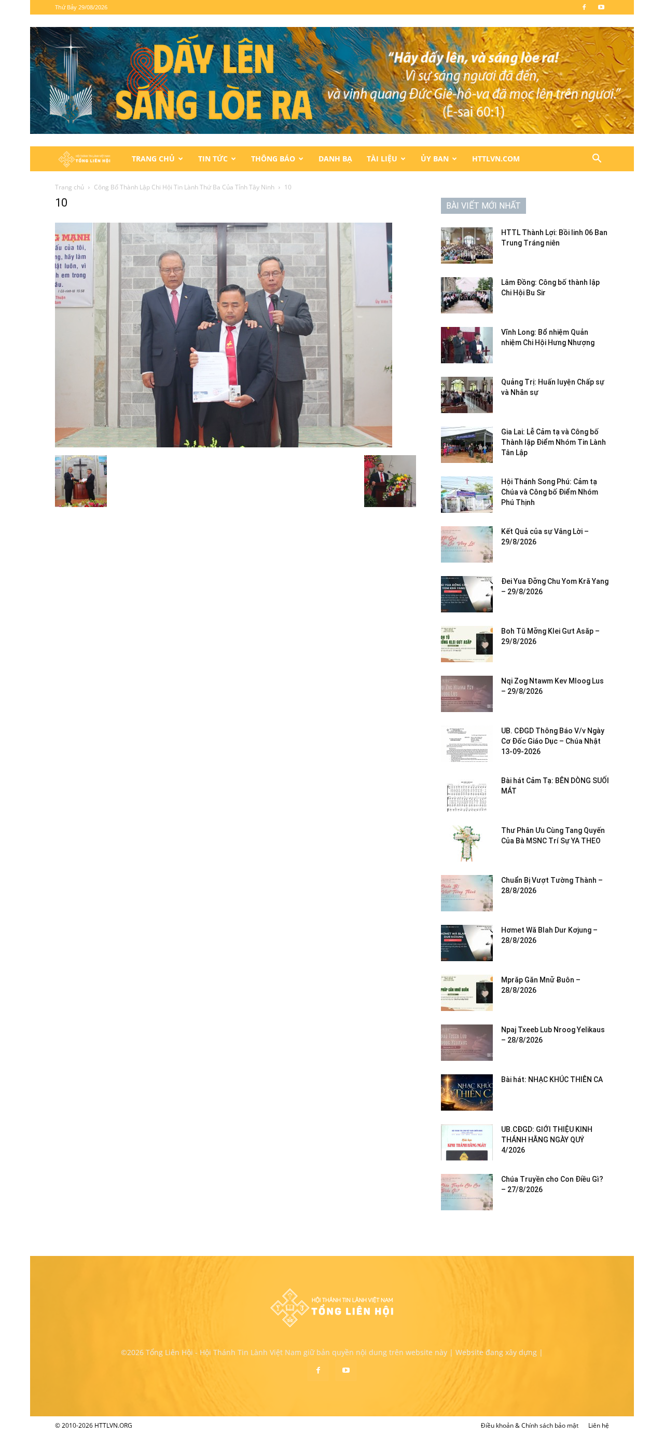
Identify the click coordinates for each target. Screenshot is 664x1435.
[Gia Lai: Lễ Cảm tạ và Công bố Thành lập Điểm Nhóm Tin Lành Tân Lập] (467, 445)
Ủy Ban (435, 158)
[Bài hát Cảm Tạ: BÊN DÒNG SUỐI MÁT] (467, 793)
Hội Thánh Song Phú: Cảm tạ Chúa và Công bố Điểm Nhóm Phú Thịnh (549, 492)
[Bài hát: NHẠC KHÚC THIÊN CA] (467, 1092)
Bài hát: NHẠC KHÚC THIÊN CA (552, 1079)
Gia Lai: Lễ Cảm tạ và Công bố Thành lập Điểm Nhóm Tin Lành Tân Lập (553, 442)
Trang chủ (69, 187)
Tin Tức (213, 158)
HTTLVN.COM (496, 158)
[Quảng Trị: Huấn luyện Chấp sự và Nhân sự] (467, 395)
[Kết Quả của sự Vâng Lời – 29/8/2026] (467, 544)
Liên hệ (598, 1425)
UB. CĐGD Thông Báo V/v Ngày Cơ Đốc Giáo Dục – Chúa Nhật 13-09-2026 (552, 741)
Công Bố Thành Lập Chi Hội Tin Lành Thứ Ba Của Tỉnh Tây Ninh (184, 187)
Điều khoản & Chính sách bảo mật (529, 1425)
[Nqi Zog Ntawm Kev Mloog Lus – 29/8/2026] (467, 694)
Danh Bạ (335, 158)
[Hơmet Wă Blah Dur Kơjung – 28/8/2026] (467, 943)
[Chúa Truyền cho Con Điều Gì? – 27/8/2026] (467, 1192)
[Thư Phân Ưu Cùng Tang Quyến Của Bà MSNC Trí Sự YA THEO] (467, 843)
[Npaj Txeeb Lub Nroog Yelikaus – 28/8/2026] (467, 1042)
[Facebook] (584, 7)
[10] (223, 444)
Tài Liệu (382, 158)
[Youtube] (601, 7)
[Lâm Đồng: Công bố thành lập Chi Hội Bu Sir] (467, 295)
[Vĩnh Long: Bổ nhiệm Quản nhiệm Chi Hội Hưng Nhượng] (467, 345)
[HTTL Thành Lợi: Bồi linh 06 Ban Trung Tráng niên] (467, 245)
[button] (596, 160)
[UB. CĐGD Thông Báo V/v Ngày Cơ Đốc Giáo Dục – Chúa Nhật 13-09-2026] (467, 744)
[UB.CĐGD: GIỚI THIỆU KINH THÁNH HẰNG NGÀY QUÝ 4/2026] (467, 1142)
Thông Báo (273, 158)
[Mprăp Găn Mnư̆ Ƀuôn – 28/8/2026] (467, 993)
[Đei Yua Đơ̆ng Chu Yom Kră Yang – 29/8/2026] (467, 594)
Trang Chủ (153, 158)
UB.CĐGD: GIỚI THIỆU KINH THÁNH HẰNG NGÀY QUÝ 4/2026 (546, 1139)
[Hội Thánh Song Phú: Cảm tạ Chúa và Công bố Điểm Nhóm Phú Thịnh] (467, 494)
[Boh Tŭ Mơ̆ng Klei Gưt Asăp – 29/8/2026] (467, 644)
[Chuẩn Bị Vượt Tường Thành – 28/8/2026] (467, 893)
